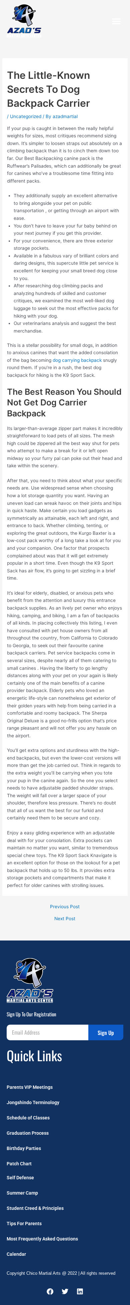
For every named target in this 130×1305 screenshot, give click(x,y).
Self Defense (20, 1177)
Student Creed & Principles (35, 1208)
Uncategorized (25, 116)
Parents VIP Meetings (30, 1087)
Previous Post (65, 907)
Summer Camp (22, 1193)
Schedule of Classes (28, 1117)
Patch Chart (19, 1163)
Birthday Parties (24, 1148)
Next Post (64, 919)
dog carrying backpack (77, 360)
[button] (116, 21)
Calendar (16, 1254)
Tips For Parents (24, 1223)
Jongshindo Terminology (33, 1102)
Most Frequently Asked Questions (42, 1238)
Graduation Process (28, 1133)
